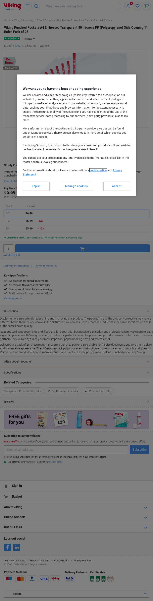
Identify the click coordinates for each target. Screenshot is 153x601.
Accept (117, 186)
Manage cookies (76, 186)
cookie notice (98, 170)
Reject (36, 186)
